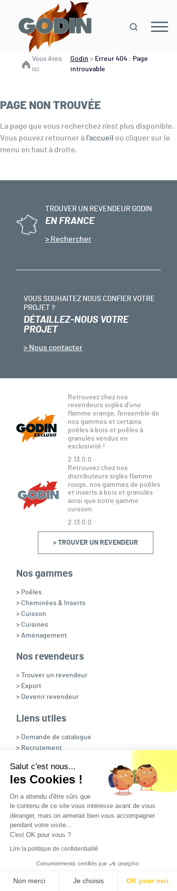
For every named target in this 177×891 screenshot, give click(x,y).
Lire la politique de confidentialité (54, 848)
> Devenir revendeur (47, 697)
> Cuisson (31, 614)
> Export (28, 686)
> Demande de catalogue (53, 737)
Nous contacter (55, 348)
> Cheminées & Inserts (51, 603)
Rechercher (70, 239)
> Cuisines (32, 624)
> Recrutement (39, 748)
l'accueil (100, 138)
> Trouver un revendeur (95, 542)
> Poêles (29, 592)
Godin (79, 59)
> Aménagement (41, 635)
